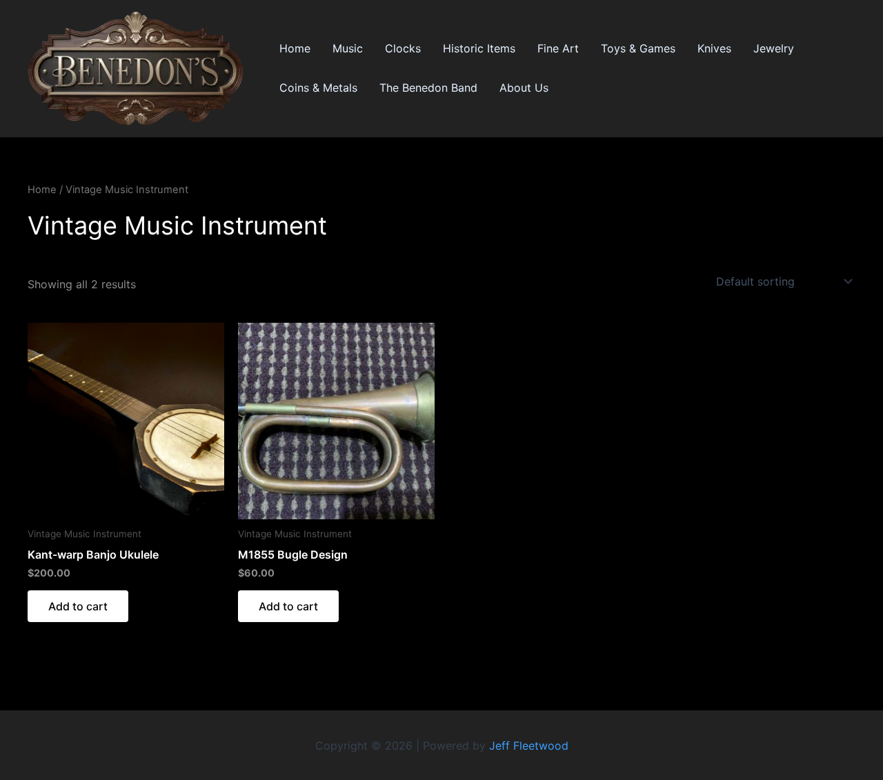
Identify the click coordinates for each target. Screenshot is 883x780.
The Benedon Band (428, 87)
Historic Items (479, 48)
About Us (523, 87)
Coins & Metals (318, 87)
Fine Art (558, 48)
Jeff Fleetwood (528, 745)
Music (348, 48)
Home (294, 48)
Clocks (403, 48)
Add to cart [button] (78, 606)
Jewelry (773, 48)
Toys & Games (638, 48)
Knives (714, 48)
